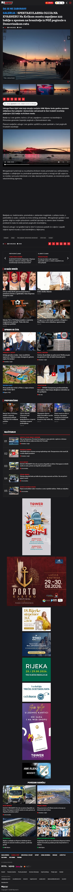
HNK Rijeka (7, 847)
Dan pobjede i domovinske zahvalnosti (27, 238)
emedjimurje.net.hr (5, 879)
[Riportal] (7, 3)
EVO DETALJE (6, 838)
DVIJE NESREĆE (24, 462)
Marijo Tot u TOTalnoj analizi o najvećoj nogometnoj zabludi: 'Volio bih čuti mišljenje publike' (18, 322)
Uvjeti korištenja (45, 872)
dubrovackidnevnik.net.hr (54, 879)
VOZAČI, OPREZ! (42, 806)
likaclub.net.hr (4, 882)
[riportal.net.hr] (4, 887)
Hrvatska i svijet (8, 362)
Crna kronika (24, 468)
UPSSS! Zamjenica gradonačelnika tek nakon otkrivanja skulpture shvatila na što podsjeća (53, 390)
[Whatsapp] (15, 99)
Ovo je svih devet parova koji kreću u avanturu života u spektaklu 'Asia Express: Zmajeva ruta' (19, 294)
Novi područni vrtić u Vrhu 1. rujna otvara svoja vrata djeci (18, 389)
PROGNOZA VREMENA (25, 450)
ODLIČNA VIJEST (7, 385)
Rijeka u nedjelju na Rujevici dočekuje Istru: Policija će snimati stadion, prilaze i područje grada (17, 842)
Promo (19, 857)
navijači (51, 238)
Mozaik (55, 855)
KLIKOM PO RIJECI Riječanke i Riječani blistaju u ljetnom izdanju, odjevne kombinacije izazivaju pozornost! (22, 260)
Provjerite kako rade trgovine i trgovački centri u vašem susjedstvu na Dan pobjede (51, 260)
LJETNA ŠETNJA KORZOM (15, 257)
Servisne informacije (34, 872)
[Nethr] (27, 866)
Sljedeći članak (68, 258)
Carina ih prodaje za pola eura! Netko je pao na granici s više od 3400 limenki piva (53, 356)
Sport (37, 855)
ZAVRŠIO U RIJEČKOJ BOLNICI (28, 487)
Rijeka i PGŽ (7, 392)
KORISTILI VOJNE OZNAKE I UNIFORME (30, 437)
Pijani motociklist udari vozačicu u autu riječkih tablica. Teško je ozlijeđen (44, 489)
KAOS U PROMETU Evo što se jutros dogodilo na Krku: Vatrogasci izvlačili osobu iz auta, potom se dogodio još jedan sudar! (44, 465)
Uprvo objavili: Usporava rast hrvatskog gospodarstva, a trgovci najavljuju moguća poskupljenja (27, 418)
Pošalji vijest (54, 872)
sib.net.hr (25, 879)
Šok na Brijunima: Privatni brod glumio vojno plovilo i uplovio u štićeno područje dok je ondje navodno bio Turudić (43, 440)
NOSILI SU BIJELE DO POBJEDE (46, 838)
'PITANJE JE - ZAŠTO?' (9, 353)
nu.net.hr (64, 879)
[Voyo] (11, 866)
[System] (59, 3)
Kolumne (12, 857)
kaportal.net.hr (33, 879)
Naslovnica (5, 855)
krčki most (43, 238)
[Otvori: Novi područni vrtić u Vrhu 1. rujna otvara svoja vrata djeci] (19, 374)
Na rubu (40, 395)
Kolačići (3, 872)
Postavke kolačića (11, 872)
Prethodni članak (5, 258)
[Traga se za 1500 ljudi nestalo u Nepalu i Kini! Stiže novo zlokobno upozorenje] (53, 309)
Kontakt (61, 872)
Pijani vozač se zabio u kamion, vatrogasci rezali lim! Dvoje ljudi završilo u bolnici (61, 416)
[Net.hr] (4, 866)
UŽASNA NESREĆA (24, 474)
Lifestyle (62, 855)
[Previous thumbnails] (4, 89)
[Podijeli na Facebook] (4, 99)
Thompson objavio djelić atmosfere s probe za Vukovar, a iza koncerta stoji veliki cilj (45, 416)
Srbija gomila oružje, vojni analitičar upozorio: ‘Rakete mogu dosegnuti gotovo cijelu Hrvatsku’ (18, 357)
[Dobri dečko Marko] (53, 281)
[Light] (56, 3)
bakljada (6, 238)
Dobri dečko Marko (44, 292)
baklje (12, 238)
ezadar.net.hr (42, 879)
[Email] (19, 99)
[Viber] (11, 99)
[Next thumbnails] (69, 89)
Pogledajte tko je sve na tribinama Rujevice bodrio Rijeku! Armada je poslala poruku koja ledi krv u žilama (53, 842)
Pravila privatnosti (22, 872)
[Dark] (62, 3)
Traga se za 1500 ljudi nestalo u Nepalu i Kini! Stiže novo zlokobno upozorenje (52, 321)
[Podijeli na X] (8, 99)
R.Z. (5, 27)
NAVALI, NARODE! (42, 353)
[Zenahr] (19, 866)
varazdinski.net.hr (17, 879)
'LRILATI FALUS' (42, 385)
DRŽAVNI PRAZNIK (43, 257)
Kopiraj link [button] (23, 99)
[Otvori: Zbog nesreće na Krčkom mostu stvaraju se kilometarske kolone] (53, 794)
